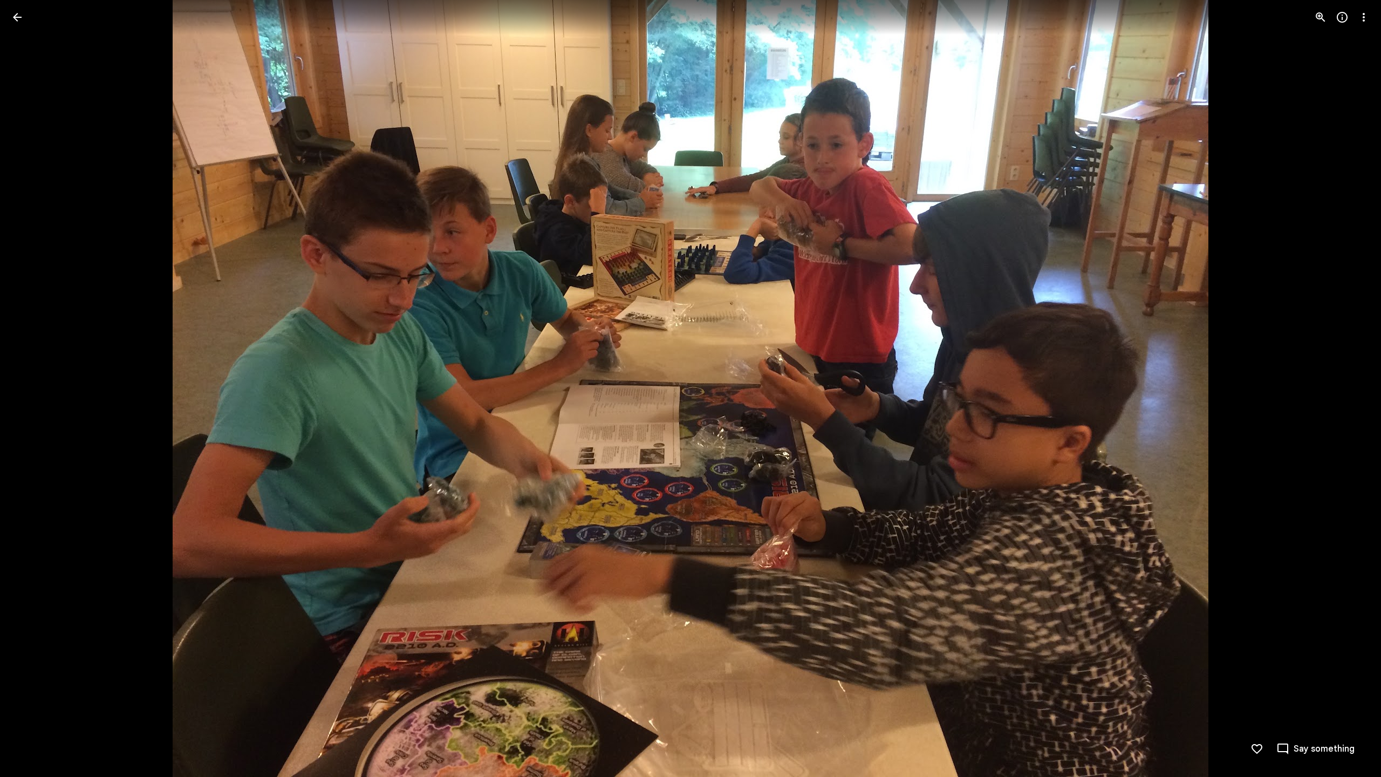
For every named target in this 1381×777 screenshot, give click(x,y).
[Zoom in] (1320, 17)
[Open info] (1342, 17)
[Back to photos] (17, 17)
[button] (30, 388)
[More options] (1364, 17)
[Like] (1256, 748)
